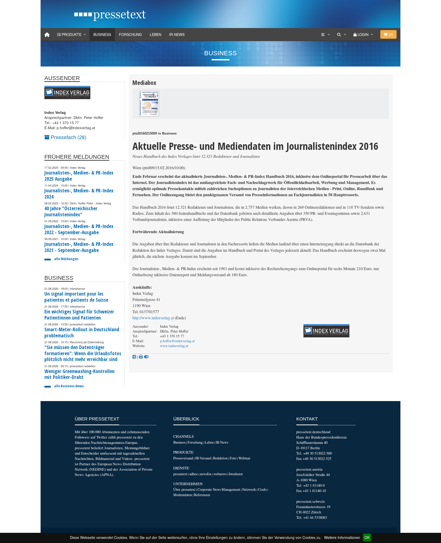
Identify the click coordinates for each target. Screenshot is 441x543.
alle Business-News (69, 385)
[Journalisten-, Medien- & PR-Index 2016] (149, 103)
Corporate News (209, 489)
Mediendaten (182, 494)
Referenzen (202, 494)
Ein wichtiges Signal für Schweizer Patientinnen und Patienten (79, 314)
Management (231, 489)
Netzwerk (249, 489)
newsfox (206, 473)
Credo (262, 489)
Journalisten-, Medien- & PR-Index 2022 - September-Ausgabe (79, 229)
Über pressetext (184, 489)
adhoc (193, 473)
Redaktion (220, 458)
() (390, 34)
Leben (155, 34)
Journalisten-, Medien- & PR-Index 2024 (79, 193)
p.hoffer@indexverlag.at (177, 340)
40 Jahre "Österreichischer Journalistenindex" (70, 211)
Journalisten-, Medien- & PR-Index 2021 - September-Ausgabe (79, 247)
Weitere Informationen (342, 537)
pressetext (180, 473)
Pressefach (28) (68, 137)
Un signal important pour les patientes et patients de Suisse (76, 296)
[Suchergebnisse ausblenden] (146, 357)
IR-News (177, 34)
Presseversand (183, 458)
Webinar (244, 458)
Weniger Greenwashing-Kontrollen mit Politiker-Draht (79, 374)
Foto (233, 458)
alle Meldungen (66, 258)
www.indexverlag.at (174, 345)
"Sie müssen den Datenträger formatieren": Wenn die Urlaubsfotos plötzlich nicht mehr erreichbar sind (82, 353)
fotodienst (236, 473)
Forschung (130, 34)
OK (367, 537)
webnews (220, 473)
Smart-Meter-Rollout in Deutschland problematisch (81, 332)
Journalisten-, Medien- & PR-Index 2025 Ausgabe (79, 175)
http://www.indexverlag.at (153, 318)
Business (102, 34)
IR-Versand (203, 458)
